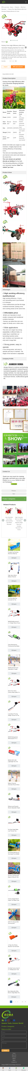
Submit (5, 1050)
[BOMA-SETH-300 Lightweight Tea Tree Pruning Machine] (14, 752)
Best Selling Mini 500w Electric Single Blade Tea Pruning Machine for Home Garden (14, 992)
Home (14, 1053)
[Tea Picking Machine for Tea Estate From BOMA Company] (14, 845)
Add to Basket (19, 66)
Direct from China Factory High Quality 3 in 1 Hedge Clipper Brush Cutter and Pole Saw (14, 691)
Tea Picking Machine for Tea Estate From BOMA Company (13, 853)
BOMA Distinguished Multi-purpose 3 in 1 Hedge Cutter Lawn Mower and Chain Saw (13, 737)
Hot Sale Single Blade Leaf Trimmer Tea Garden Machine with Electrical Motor (13, 830)
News (14, 1060)
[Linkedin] (5, 1020)
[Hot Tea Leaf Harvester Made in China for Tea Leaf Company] (14, 868)
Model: (4, 74)
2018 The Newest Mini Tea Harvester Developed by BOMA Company (13, 922)
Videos (14, 1058)
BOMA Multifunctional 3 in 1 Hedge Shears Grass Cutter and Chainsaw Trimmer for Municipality (14, 622)
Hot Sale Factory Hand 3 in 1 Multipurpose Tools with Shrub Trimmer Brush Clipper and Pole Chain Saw (14, 968)
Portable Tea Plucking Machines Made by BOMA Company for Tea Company (13, 553)
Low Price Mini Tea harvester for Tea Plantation (12, 599)
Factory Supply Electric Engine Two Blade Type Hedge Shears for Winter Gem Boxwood (14, 899)
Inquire (5, 66)
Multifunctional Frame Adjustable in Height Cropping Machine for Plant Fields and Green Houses (13, 668)
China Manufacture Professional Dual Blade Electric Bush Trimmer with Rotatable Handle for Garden (14, 645)
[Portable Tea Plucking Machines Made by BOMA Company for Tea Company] (14, 544)
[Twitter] (11, 1020)
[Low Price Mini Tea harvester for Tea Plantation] (14, 590)
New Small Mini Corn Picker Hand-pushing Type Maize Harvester (9, 521)
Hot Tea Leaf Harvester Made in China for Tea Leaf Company (13, 876)
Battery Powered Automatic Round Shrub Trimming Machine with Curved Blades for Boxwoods (13, 784)
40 (22, 1001)
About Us (14, 1055)
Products (14, 1056)
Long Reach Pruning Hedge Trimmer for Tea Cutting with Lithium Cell (13, 714)
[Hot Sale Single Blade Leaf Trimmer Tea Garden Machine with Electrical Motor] (14, 822)
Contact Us (14, 1062)
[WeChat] (3, 1020)
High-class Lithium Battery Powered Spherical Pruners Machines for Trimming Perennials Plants (13, 576)
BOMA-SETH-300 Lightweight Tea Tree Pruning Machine (13, 761)
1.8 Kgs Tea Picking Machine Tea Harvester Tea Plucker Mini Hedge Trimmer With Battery (13, 945)
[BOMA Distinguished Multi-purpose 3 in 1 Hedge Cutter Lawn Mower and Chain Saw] (14, 729)
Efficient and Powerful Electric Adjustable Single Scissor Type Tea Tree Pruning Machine (14, 807)
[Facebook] (14, 1020)
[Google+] (8, 1020)
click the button (11, 480)
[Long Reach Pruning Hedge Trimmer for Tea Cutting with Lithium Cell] (14, 706)
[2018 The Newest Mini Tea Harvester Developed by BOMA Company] (14, 914)
